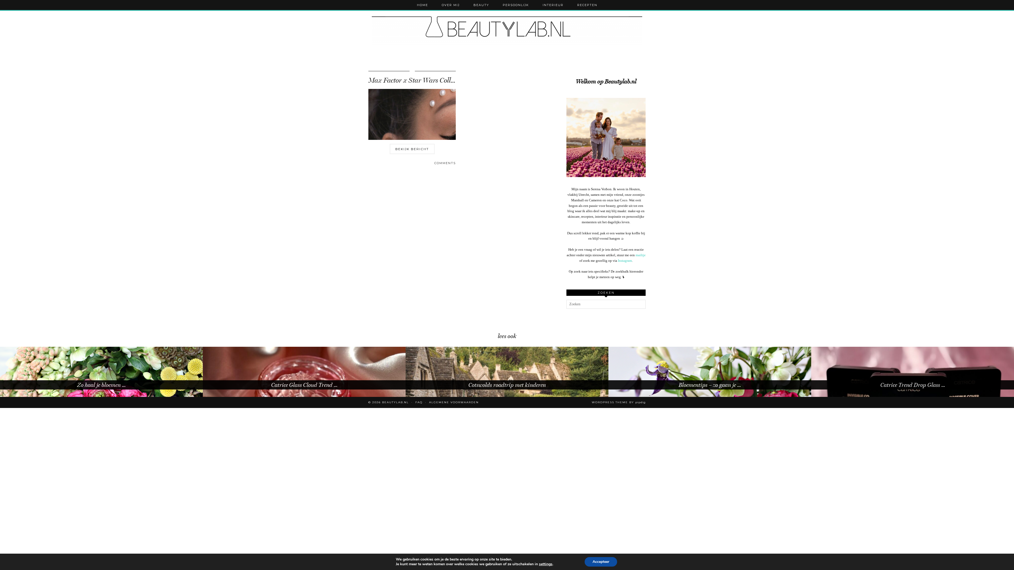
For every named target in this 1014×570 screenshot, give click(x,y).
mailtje (641, 255)
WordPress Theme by (619, 402)
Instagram (625, 261)
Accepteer (601, 561)
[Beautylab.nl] (507, 29)
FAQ (418, 402)
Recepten (587, 5)
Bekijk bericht (412, 149)
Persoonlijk (516, 5)
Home (422, 5)
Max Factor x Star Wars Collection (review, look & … (443, 80)
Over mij (451, 5)
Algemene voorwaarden (454, 402)
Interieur (553, 5)
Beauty (481, 5)
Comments (445, 163)
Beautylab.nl (395, 402)
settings (545, 564)
